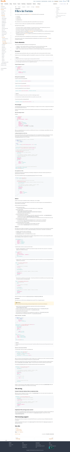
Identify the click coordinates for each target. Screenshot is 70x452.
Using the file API (18, 429)
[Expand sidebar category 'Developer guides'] (11, 8)
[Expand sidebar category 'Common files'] (11, 11)
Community (6, 3)
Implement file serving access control (60, 15)
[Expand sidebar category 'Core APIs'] (11, 12)
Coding (10, 3)
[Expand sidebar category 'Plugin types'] (11, 14)
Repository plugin (31, 31)
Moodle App (23, 3)
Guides (2, 3)
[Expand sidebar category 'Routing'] (11, 54)
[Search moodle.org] (67, 1)
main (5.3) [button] (55, 3)
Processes (14, 3)
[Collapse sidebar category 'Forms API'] (11, 37)
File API (30, 14)
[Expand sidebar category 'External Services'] (11, 33)
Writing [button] (39, 3)
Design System (29, 3)
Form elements (57, 7)
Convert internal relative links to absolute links (61, 13)
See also (57, 17)
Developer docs (24, 444)
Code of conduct (38, 444)
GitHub (50, 444)
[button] (7, 38)
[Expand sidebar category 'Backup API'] (11, 24)
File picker (57, 8)
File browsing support (58, 16)
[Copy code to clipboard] (52, 66)
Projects (19, 3)
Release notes (11, 444)
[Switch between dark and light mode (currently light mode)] (67, 4)
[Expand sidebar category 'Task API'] (11, 59)
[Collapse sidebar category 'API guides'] (11, 9)
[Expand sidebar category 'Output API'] (11, 47)
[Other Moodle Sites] (68, 1)
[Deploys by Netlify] (51, 448)
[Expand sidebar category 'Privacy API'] (11, 50)
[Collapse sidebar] (6, 440)
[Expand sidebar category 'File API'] (11, 35)
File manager (58, 9)
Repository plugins (19, 430)
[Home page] (16, 7)
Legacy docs (24, 447)
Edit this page (18, 434)
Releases (34, 3)
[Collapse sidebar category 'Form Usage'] (11, 41)
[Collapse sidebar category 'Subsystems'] (11, 15)
